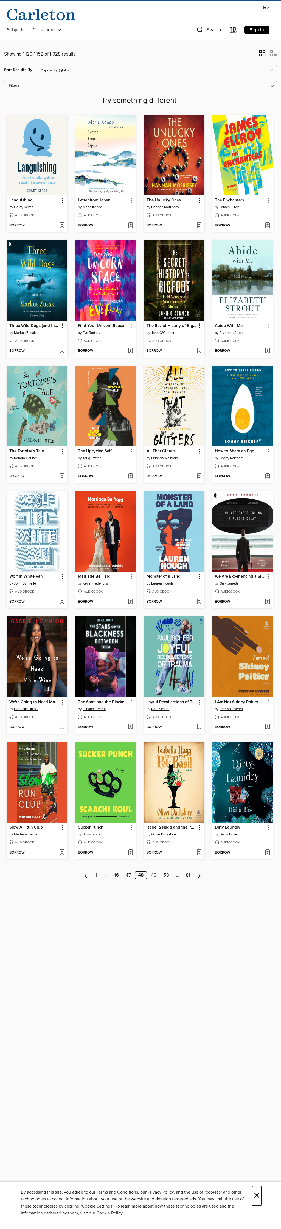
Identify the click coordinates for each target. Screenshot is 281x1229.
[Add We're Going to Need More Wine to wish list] (61, 727)
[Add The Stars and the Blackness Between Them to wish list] (130, 727)
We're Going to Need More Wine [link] (34, 702)
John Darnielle (25, 583)
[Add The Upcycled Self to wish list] (130, 476)
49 (154, 875)
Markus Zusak (25, 333)
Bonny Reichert (231, 458)
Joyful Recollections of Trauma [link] (172, 702)
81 (188, 875)
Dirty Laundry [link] (227, 827)
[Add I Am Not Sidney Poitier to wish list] (267, 727)
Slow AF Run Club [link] (26, 827)
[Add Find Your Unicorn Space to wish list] (130, 351)
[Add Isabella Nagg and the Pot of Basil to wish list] (199, 852)
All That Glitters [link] (161, 451)
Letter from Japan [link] (94, 200)
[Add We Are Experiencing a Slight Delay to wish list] (267, 601)
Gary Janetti (229, 583)
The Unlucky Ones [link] (164, 200)
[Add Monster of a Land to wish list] (199, 601)
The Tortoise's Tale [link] (26, 451)
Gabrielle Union (26, 709)
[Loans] (233, 31)
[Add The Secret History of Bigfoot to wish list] (199, 351)
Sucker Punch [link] (90, 827)
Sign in (257, 30)
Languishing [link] (21, 200)
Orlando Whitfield (164, 458)
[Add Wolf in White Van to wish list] (61, 601)
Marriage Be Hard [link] (94, 576)
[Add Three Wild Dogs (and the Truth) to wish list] (61, 351)
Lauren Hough (162, 583)
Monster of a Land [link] (164, 576)
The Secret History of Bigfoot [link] (172, 325)
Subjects (15, 30)
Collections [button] (45, 30)
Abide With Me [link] (229, 325)
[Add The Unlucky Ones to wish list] (199, 225)
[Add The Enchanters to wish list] (267, 225)
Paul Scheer (160, 709)
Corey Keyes (23, 207)
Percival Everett (231, 709)
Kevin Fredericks (95, 583)
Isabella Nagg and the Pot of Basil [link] (172, 827)
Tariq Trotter (92, 458)
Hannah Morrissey (165, 207)
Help (265, 7)
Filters (14, 85)
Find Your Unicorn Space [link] (101, 325)
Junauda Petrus (94, 709)
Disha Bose (228, 834)
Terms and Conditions (117, 1192)
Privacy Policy (161, 1192)
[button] (208, 31)
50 (166, 875)
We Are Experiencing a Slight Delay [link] (240, 576)
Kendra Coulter (25, 458)
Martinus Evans (25, 834)
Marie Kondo (92, 207)
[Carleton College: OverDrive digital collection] (41, 14)
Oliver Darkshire (163, 834)
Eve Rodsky (91, 333)
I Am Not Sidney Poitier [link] (236, 702)
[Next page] (199, 875)
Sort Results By (18, 70)
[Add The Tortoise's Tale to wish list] (61, 476)
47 (128, 875)
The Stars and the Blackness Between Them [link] (103, 702)
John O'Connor (162, 333)
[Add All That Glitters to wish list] (199, 476)
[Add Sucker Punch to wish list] (130, 852)
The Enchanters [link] (229, 200)
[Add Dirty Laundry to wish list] (267, 852)
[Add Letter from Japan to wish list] (130, 225)
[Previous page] (86, 875)
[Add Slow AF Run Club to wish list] (61, 852)
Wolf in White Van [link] (26, 576)
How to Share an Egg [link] (234, 451)
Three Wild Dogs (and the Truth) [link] (34, 325)
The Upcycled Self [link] (95, 451)
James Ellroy (229, 207)
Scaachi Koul (92, 834)
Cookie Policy (109, 1213)
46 (116, 875)
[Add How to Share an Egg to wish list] (267, 476)
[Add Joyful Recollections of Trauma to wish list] (199, 727)
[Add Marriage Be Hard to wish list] (130, 601)
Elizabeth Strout (232, 333)
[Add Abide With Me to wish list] (267, 351)
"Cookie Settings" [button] (96, 1206)
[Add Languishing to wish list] (61, 225)
